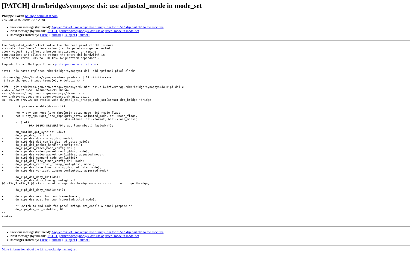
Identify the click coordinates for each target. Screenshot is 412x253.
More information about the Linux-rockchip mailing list (39, 249)
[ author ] (84, 35)
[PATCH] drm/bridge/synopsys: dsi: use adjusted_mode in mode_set (93, 31)
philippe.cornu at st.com (41, 16)
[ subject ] (70, 35)
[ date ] (45, 35)
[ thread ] (56, 35)
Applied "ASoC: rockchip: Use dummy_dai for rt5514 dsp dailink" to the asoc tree (108, 27)
